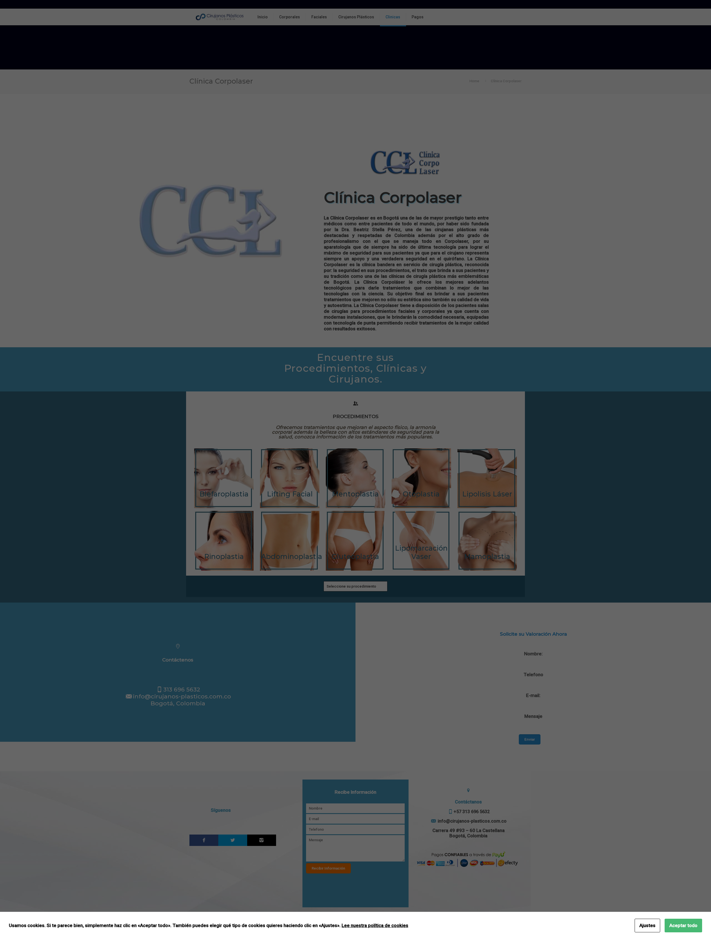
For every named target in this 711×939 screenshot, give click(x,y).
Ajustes (647, 925)
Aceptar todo (683, 925)
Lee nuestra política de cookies (375, 925)
